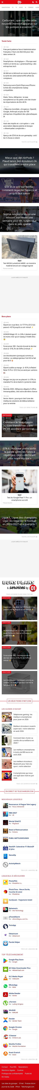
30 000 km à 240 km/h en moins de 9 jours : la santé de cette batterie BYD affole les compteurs (20, 75)
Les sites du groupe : (10, 1083)
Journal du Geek (8, 1087)
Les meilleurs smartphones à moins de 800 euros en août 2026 (24, 752)
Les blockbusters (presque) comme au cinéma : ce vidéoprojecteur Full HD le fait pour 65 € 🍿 (19, 358)
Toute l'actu (6, 41)
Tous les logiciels (28, 870)
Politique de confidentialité (12, 1073)
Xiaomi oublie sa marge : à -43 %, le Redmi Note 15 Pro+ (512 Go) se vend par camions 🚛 (20, 370)
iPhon (17, 1087)
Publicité (28, 1073)
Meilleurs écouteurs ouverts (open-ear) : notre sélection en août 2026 (24, 728)
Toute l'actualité (29, 142)
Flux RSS (13, 1067)
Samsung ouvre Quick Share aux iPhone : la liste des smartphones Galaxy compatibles (19, 87)
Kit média (5, 1077)
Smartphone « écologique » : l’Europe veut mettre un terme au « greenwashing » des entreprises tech (19, 63)
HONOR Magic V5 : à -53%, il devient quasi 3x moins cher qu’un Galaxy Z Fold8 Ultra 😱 (19, 336)
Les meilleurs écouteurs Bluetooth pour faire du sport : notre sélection (22, 763)
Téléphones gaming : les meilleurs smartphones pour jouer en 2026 (22, 717)
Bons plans (6, 316)
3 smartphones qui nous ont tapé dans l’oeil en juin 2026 (23, 775)
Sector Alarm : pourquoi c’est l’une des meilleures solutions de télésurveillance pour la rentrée (18, 401)
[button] (2, 2)
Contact (5, 1067)
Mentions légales (8, 1070)
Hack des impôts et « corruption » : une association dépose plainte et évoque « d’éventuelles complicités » (18, 126)
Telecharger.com (27, 1087)
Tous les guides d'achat (26, 784)
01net (21, 1083)
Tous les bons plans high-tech (18, 594)
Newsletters (23, 1067)
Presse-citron (30, 1083)
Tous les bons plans (28, 407)
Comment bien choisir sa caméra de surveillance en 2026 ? (23, 740)
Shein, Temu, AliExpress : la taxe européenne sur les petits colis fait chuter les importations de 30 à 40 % (19, 99)
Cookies (20, 1070)
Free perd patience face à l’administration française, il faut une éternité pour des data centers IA (19, 51)
